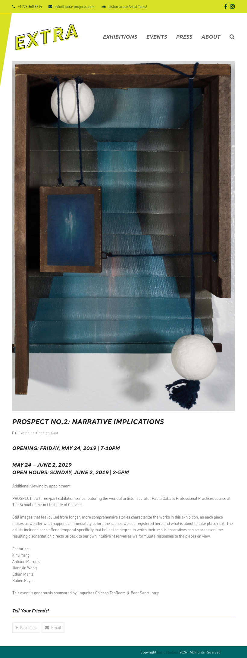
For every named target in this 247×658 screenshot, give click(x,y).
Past (54, 432)
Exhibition (27, 432)
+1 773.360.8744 (30, 6)
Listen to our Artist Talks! (127, 6)
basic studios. (168, 652)
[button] (232, 37)
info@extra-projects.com (75, 6)
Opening (43, 432)
